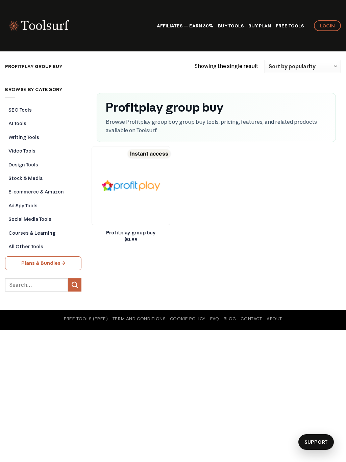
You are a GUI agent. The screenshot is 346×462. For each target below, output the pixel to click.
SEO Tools (20, 110)
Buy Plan (259, 25)
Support (316, 442)
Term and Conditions (139, 318)
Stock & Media (25, 178)
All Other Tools (25, 247)
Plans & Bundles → (43, 263)
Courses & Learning (31, 233)
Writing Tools (23, 137)
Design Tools (23, 165)
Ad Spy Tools (23, 206)
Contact (251, 318)
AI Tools (17, 123)
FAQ (214, 318)
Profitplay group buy (131, 233)
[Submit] (74, 285)
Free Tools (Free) (86, 318)
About (274, 318)
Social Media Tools (29, 219)
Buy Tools (231, 25)
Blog (230, 318)
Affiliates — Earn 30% (185, 25)
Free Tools (290, 25)
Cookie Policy (188, 318)
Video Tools (21, 151)
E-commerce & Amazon (36, 192)
